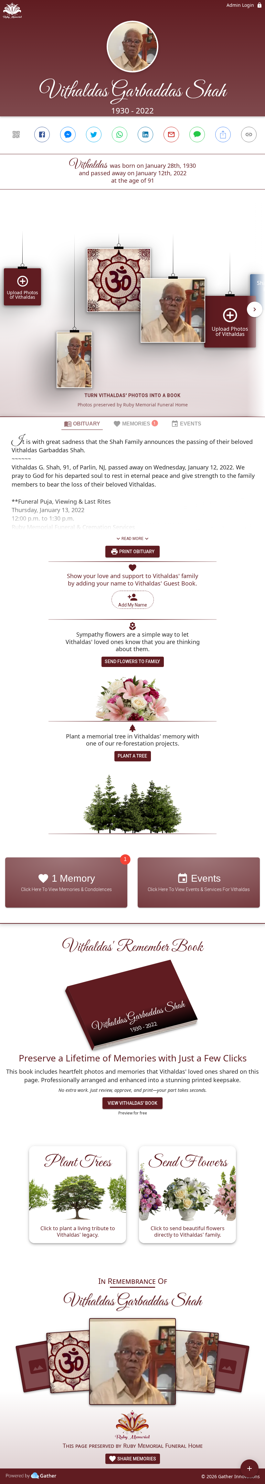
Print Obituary (136, 551)
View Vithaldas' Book (132, 1103)
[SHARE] (223, 134)
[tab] (82, 423)
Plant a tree (132, 755)
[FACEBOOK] (42, 134)
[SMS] (197, 134)
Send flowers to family (132, 661)
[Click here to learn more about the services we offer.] (132, 1425)
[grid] (132, 314)
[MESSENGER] (68, 134)
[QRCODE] (16, 134)
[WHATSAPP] (119, 134)
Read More (132, 538)
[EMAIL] (171, 134)
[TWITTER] (93, 134)
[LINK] (249, 134)
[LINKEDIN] (145, 134)
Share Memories (136, 1458)
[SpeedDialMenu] (249, 1468)
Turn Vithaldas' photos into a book (133, 395)
